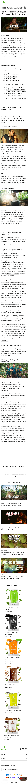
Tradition (11, 8)
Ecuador (9, 6)
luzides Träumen (5, 8)
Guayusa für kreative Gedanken (15, 88)
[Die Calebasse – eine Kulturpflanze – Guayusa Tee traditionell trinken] (14, 541)
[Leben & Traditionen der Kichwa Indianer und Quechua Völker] (14, 492)
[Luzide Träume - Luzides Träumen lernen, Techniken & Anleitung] (14, 565)
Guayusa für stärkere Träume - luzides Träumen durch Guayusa (16, 90)
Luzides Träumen (6, 315)
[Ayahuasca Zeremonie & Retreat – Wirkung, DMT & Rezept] (14, 517)
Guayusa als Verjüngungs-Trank (16, 99)
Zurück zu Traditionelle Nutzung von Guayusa (15, 475)
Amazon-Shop (14, 439)
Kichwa (17, 7)
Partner (4, 754)
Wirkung (21, 8)
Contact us (5, 763)
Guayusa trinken (11, 78)
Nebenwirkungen (6, 239)
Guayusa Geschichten (12, 273)
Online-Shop (5, 432)
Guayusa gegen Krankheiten (14, 93)
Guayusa (14, 6)
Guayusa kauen (10, 73)
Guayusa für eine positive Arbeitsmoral (14, 96)
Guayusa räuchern (11, 76)
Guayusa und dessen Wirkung (10, 415)
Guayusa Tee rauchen (12, 75)
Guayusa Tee (19, 6)
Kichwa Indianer (22, 7)
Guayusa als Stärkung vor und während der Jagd (15, 85)
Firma (3, 758)
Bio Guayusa (4, 6)
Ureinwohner (16, 8)
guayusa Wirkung (11, 7)
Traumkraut (4, 340)
